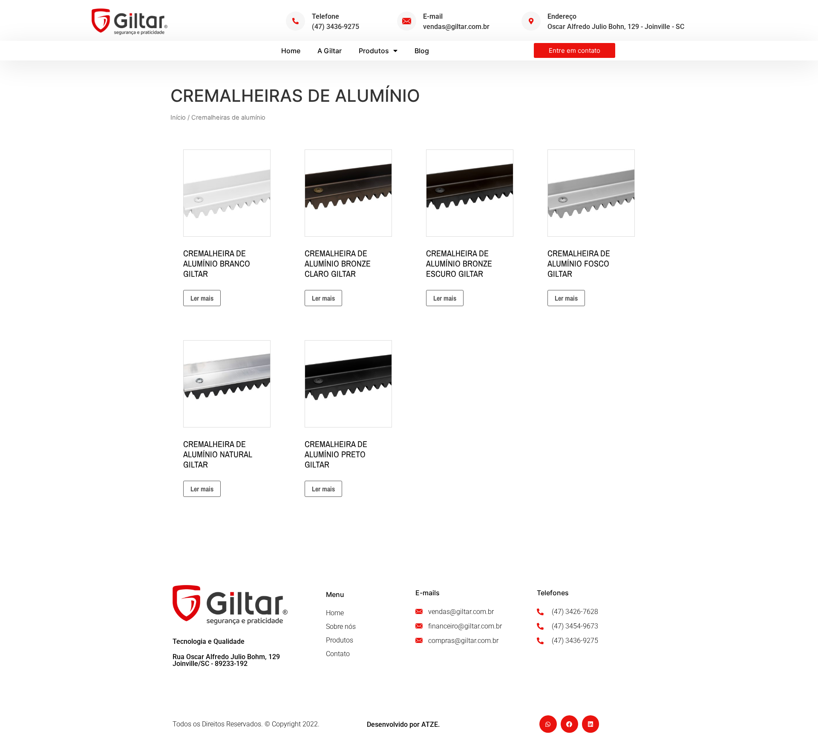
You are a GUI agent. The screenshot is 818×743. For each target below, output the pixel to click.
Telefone (325, 16)
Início (178, 117)
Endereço (561, 16)
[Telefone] (295, 21)
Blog (422, 50)
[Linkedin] (590, 724)
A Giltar (329, 50)
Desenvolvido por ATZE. (403, 724)
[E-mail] (406, 21)
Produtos (374, 50)
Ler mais (201, 298)
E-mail (433, 16)
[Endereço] (531, 21)
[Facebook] (569, 724)
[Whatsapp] (548, 724)
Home (290, 50)
